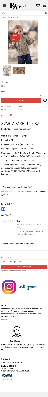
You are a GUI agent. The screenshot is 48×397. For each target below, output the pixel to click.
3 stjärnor (8, 221)
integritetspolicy (32, 270)
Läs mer (4, 320)
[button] (39, 6)
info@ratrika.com (24, 191)
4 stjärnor (10, 221)
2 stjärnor (6, 221)
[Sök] (46, 13)
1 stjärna (4, 221)
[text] (24, 82)
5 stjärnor (12, 221)
